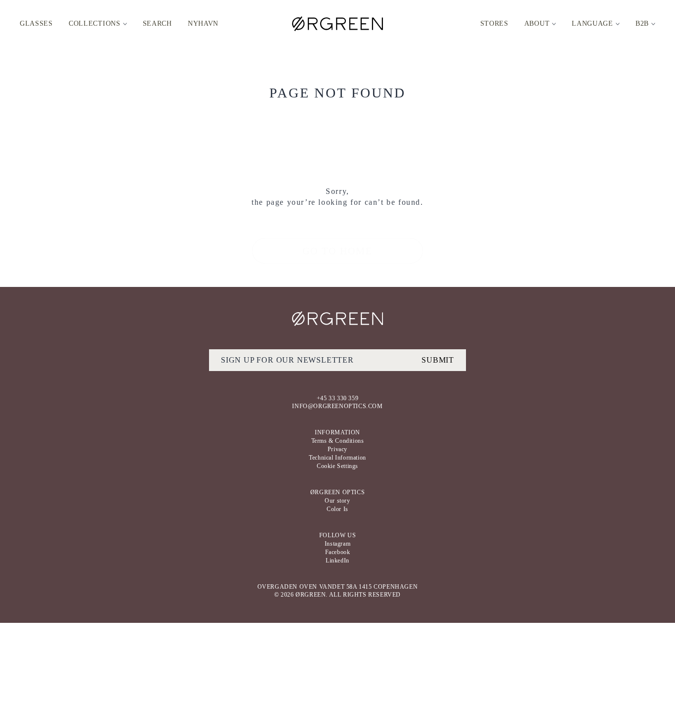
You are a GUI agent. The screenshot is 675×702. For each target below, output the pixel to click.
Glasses (36, 23)
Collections (95, 23)
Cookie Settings (337, 466)
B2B (642, 23)
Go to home (337, 250)
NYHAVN (203, 23)
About (537, 23)
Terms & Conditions (337, 440)
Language (592, 23)
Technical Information (337, 457)
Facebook (337, 552)
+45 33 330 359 (337, 398)
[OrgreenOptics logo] (337, 23)
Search (157, 23)
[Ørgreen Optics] (337, 318)
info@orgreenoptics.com (337, 406)
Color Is (337, 509)
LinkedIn (337, 560)
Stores (494, 23)
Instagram (337, 543)
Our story (337, 500)
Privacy (337, 449)
